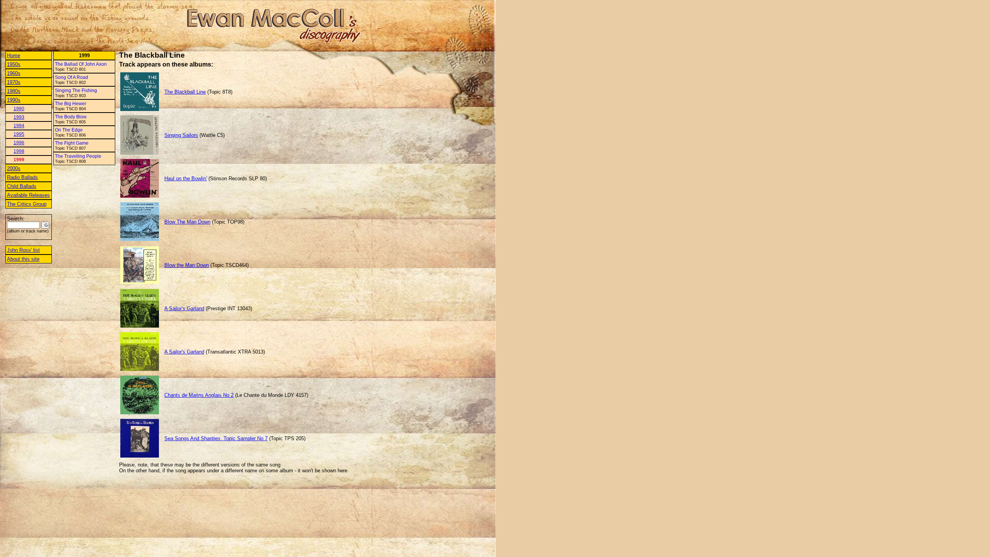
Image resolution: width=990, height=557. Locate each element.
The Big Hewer (70, 103)
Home (13, 55)
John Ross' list (23, 250)
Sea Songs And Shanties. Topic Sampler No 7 (216, 438)
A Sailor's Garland (184, 308)
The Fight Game (72, 143)
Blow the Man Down (186, 265)
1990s (13, 100)
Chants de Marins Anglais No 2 (199, 395)
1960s (13, 73)
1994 (19, 125)
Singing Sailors (181, 135)
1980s (13, 91)
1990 (19, 108)
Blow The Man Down (187, 222)
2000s (13, 168)
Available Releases (28, 195)
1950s (13, 64)
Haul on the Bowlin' (185, 178)
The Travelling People (78, 156)
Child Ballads (21, 186)
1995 (19, 134)
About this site (23, 259)
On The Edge (69, 130)
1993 (19, 117)
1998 (19, 151)
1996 (19, 142)
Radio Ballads (22, 177)
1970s (13, 82)
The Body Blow (71, 117)
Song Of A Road (71, 77)
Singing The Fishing (76, 90)
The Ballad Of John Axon (81, 64)
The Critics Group (26, 204)
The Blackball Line (185, 92)
